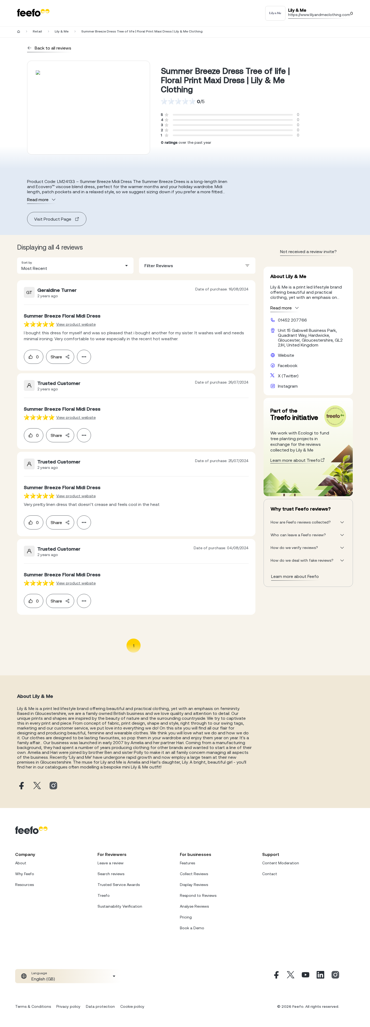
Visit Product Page (52, 219)
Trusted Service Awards (119, 884)
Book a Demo (192, 928)
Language (39, 973)
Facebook (287, 365)
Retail (37, 31)
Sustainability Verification (120, 906)
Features (187, 863)
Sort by (26, 262)
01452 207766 (292, 320)
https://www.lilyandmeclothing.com (319, 14)
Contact (269, 874)
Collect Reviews (194, 874)
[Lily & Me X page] (37, 786)
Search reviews (111, 874)
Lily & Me (62, 31)
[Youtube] (305, 976)
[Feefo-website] (33, 13)
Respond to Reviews (198, 895)
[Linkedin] (320, 976)
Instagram (288, 386)
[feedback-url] (39, 324)
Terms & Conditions (33, 1006)
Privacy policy (68, 1006)
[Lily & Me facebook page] (21, 786)
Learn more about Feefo (295, 576)
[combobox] (75, 265)
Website (286, 355)
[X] (290, 976)
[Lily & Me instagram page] (53, 786)
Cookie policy (132, 1006)
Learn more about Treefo (295, 460)
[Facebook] (276, 976)
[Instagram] (335, 976)
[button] (75, 265)
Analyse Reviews (194, 906)
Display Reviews (194, 884)
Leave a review (111, 863)
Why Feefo (24, 874)
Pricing (186, 917)
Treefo (104, 895)
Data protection (100, 1006)
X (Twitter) (288, 375)
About (20, 863)
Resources (24, 884)
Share (56, 356)
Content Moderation (280, 863)
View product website (76, 324)
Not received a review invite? (308, 251)
